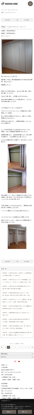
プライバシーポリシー (19, 406)
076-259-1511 (8, 391)
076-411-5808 (16, 372)
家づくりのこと (5, 36)
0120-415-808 (8, 372)
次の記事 (26, 20)
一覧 (17, 20)
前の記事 (7, 20)
